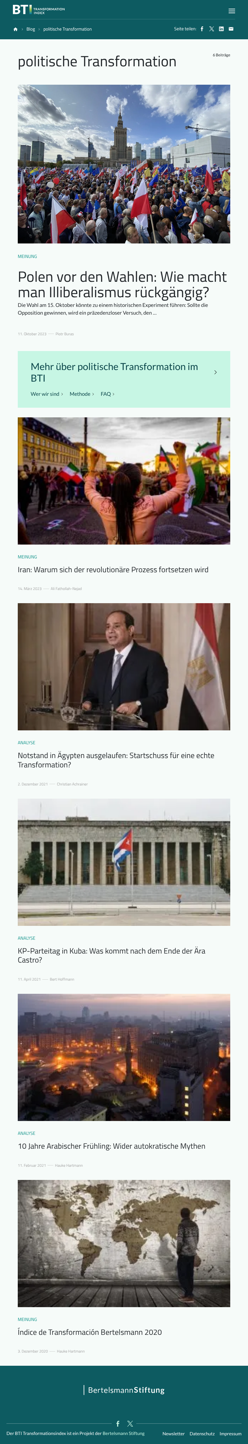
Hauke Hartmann (69, 1165)
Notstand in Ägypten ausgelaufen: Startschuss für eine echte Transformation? (116, 760)
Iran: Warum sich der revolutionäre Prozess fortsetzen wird (113, 569)
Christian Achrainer (72, 784)
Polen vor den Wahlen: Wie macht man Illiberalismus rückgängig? (122, 284)
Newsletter (173, 1433)
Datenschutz (202, 1433)
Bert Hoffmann (62, 979)
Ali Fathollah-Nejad (66, 589)
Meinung (27, 256)
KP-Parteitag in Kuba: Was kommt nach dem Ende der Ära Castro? (111, 955)
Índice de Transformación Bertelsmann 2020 (90, 1332)
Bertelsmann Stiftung (123, 1433)
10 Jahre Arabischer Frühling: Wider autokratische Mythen (111, 1146)
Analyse (26, 742)
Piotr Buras (65, 334)
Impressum (231, 1433)
